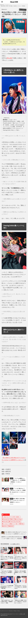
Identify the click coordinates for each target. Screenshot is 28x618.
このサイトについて (4, 610)
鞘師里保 (11, 526)
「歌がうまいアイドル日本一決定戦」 (11, 516)
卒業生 (22, 523)
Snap (19, 610)
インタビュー (6, 514)
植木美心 (5, 526)
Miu (12, 519)
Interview (11, 610)
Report (15, 610)
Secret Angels (19, 519)
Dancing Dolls (6, 519)
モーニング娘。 (14, 523)
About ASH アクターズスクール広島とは (16, 614)
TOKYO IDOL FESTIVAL (15, 521)
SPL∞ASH (9, 58)
